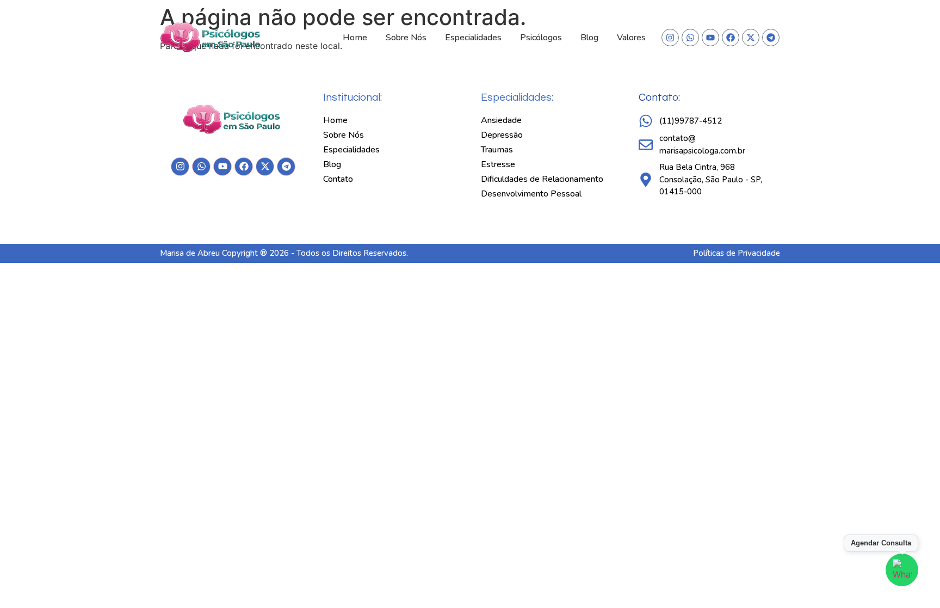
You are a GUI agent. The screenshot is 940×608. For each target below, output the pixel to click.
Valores (631, 38)
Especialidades (473, 38)
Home (355, 38)
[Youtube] (710, 37)
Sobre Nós (406, 38)
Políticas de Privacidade (736, 253)
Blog (589, 38)
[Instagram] (670, 37)
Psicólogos (541, 38)
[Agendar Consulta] (902, 570)
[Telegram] (771, 37)
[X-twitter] (750, 37)
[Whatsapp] (690, 37)
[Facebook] (730, 37)
